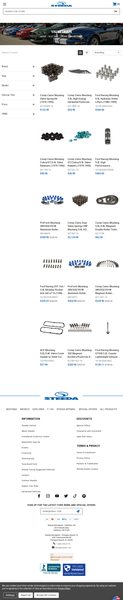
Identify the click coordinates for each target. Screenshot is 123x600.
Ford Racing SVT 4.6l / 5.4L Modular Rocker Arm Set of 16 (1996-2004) (52, 290)
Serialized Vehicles (31, 492)
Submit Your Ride (30, 486)
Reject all (25, 595)
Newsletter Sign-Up (31, 442)
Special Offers (88, 409)
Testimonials (28, 459)
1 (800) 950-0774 (63, 544)
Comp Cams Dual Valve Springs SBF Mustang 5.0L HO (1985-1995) (78, 226)
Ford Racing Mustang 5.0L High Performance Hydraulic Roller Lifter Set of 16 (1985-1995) (107, 163)
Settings (10, 595)
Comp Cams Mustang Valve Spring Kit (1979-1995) (52, 98)
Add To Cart (52, 88)
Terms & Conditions (86, 453)
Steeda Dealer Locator (87, 469)
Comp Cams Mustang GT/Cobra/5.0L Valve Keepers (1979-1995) (80, 162)
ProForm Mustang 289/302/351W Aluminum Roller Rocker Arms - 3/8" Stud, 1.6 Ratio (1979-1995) (79, 290)
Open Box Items (84, 437)
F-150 (50, 409)
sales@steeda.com (63, 548)
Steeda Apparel (66, 409)
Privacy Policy (83, 458)
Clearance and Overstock (89, 431)
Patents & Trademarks (87, 464)
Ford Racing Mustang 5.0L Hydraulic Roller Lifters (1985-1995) (107, 98)
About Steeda (28, 431)
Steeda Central (29, 426)
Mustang (11, 409)
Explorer (38, 409)
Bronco (25, 409)
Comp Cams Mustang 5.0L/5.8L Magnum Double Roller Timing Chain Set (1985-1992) (107, 226)
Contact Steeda (29, 481)
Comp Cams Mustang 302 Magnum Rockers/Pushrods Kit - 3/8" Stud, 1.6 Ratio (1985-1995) (80, 354)
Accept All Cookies (46, 595)
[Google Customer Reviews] (61, 557)
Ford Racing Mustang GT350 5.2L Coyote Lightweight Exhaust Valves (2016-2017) (107, 354)
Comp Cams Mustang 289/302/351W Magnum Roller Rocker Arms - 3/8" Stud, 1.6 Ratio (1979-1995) (107, 290)
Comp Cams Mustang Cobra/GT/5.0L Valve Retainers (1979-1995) (52, 162)
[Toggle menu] (15, 4)
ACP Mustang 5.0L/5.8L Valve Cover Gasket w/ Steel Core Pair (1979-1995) (52, 354)
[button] (80, 52)
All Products (108, 409)
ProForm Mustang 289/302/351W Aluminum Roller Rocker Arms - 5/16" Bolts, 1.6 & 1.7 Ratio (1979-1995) (51, 226)
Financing (26, 453)
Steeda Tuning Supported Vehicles (38, 470)
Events (25, 448)
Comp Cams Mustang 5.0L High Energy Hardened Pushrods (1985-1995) (80, 99)
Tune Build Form (29, 464)
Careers (25, 475)
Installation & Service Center (36, 437)
